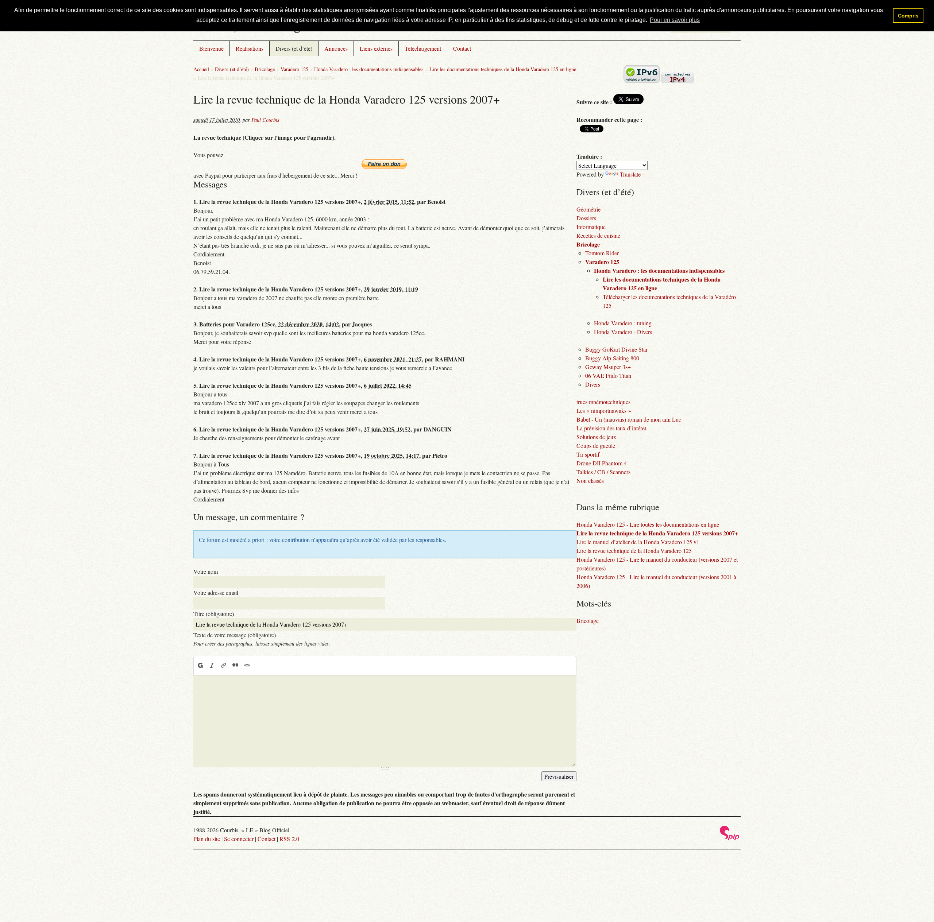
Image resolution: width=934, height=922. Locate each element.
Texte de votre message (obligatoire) (234, 635)
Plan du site (206, 838)
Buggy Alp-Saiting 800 (612, 358)
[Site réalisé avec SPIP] (730, 838)
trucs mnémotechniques (603, 402)
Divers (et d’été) (293, 48)
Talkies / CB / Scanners (603, 472)
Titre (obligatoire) (213, 613)
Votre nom (205, 571)
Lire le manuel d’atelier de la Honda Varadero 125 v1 (637, 542)
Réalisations (249, 48)
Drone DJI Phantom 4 (601, 463)
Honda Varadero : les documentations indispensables (369, 69)
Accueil (201, 69)
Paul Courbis (265, 119)
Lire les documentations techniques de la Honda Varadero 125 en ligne (502, 69)
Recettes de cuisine (598, 235)
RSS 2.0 (289, 838)
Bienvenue (211, 48)
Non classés (590, 480)
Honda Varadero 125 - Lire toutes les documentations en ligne (647, 524)
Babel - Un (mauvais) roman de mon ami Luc (628, 419)
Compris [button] (908, 16)
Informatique (591, 226)
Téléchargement (423, 48)
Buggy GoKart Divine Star (616, 349)
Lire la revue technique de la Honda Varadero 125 (634, 550)
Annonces (336, 48)
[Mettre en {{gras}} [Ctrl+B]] (200, 665)
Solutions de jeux (596, 437)
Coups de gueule (595, 445)
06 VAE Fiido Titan (608, 375)
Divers (592, 384)
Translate (630, 174)
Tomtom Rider (602, 253)
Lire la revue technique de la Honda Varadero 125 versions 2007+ (657, 533)
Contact (462, 48)
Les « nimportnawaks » (603, 410)
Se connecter (239, 838)
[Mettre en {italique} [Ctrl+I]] (212, 665)
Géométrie (588, 209)
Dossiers (586, 218)
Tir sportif (587, 454)
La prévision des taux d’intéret (611, 428)
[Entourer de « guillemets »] (247, 665)
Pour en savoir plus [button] (675, 20)
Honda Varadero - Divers (623, 332)
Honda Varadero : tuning (623, 323)
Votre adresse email (215, 592)
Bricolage (265, 69)
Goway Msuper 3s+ (608, 367)
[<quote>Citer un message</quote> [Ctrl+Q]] (235, 665)
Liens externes (376, 48)
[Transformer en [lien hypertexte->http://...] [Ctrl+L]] (223, 665)
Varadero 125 (294, 69)
